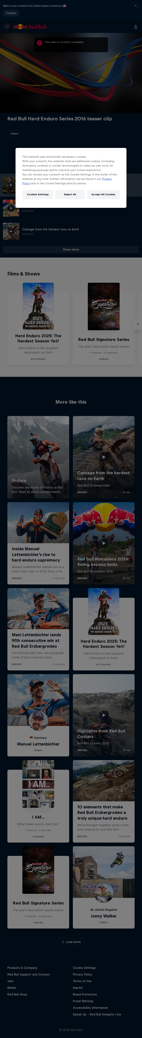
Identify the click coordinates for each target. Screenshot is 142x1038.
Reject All (70, 194)
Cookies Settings (38, 194)
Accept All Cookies (103, 194)
